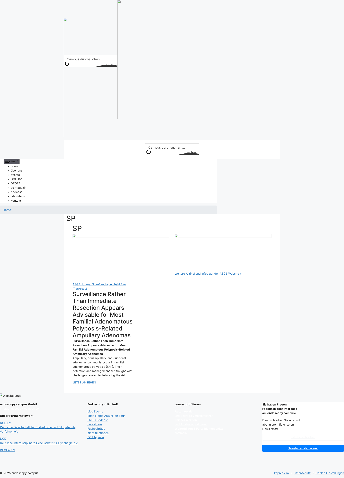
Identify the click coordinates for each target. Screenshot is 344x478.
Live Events (95, 411)
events (15, 175)
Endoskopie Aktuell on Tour (106, 415)
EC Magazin (95, 437)
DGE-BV (16, 179)
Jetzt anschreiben (303, 437)
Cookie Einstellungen (330, 473)
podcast (16, 192)
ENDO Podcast (97, 420)
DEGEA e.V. (7, 450)
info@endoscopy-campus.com (20, 408)
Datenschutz (302, 473)
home (14, 166)
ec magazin (18, 187)
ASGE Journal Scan (86, 284)
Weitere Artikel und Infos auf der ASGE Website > (208, 273)
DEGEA (16, 183)
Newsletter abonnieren (303, 448)
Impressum (281, 473)
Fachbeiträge (96, 428)
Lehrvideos (94, 424)
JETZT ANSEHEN (84, 382)
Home (7, 210)
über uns (16, 170)
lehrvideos (18, 196)
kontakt (16, 200)
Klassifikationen (98, 433)
